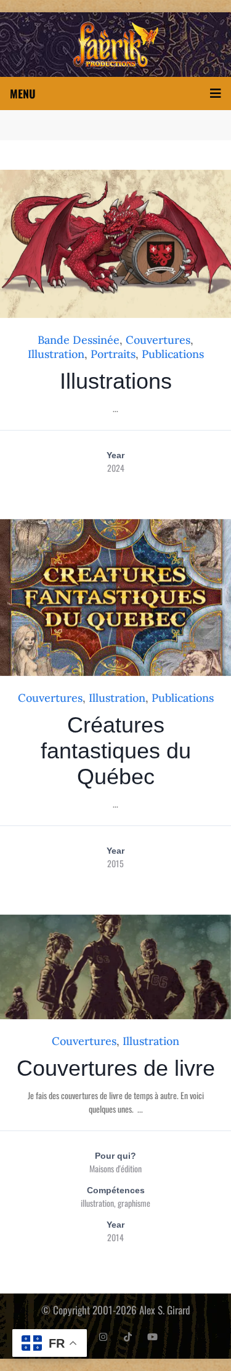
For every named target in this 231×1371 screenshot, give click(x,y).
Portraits (113, 354)
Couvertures (158, 340)
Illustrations (116, 381)
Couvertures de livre (116, 1068)
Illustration (56, 354)
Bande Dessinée (79, 340)
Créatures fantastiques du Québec (116, 750)
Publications (173, 354)
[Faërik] (115, 45)
